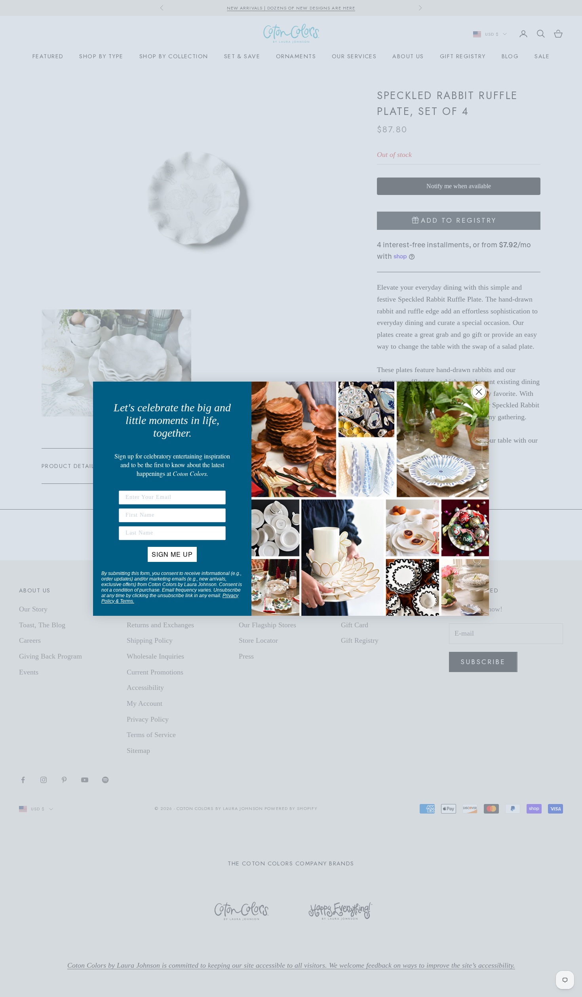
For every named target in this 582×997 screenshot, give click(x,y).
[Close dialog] (479, 392)
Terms (126, 601)
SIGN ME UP (172, 554)
